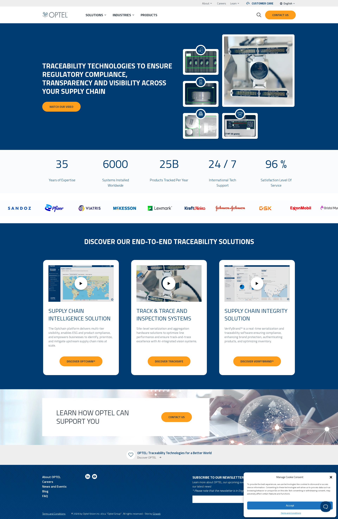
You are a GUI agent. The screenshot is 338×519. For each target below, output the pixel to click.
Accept (290, 505)
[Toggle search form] (259, 15)
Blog (45, 491)
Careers (221, 3)
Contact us (280, 15)
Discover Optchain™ (81, 361)
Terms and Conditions (291, 513)
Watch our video (61, 107)
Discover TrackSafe (169, 361)
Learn (233, 3)
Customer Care (262, 3)
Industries (122, 15)
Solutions (94, 15)
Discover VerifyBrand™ (257, 361)
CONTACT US (176, 417)
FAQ (45, 496)
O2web (157, 513)
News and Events (54, 486)
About (205, 3)
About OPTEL (51, 477)
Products (149, 15)
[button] (331, 477)
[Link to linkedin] (87, 477)
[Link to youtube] (94, 477)
